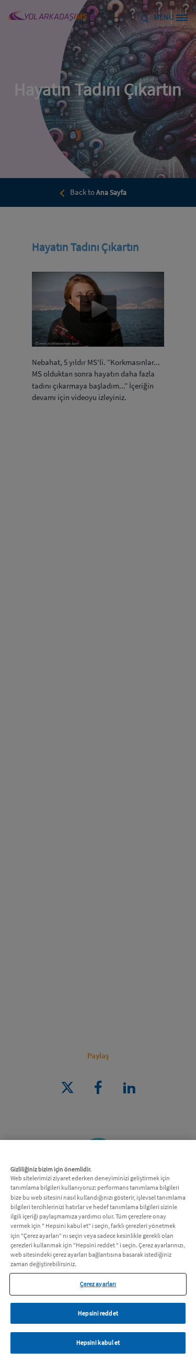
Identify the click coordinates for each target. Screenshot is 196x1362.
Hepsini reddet (98, 1313)
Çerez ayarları (98, 1284)
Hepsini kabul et (98, 1342)
